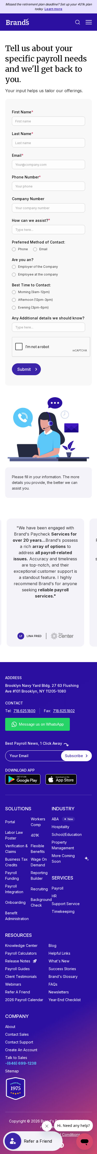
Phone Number (26, 177)
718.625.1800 (24, 711)
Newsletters (59, 992)
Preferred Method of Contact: (38, 242)
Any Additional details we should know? (48, 318)
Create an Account (21, 1050)
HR (54, 896)
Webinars (13, 984)
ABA (55, 819)
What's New (59, 961)
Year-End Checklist (65, 1000)
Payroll (57, 888)
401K (35, 835)
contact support (19, 1042)
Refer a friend (17, 992)
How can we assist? (31, 220)
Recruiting (39, 889)
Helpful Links (59, 953)
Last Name (22, 133)
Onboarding (15, 902)
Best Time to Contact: (31, 285)
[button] (89, 22)
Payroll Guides (17, 969)
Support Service (66, 903)
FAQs (53, 984)
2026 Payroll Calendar (24, 1000)
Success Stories (62, 969)
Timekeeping (63, 911)
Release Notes (17, 961)
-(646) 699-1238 (20, 1063)
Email (18, 155)
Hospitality (60, 827)
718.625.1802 (64, 711)
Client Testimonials (21, 976)
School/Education (67, 834)
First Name (22, 112)
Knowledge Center (21, 945)
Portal (10, 822)
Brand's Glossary (63, 976)
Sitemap (12, 1071)
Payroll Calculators (21, 953)
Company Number (28, 199)
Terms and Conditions (61, 1134)
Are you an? (22, 259)
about (10, 1026)
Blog (52, 945)
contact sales (17, 1034)
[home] (17, 22)
